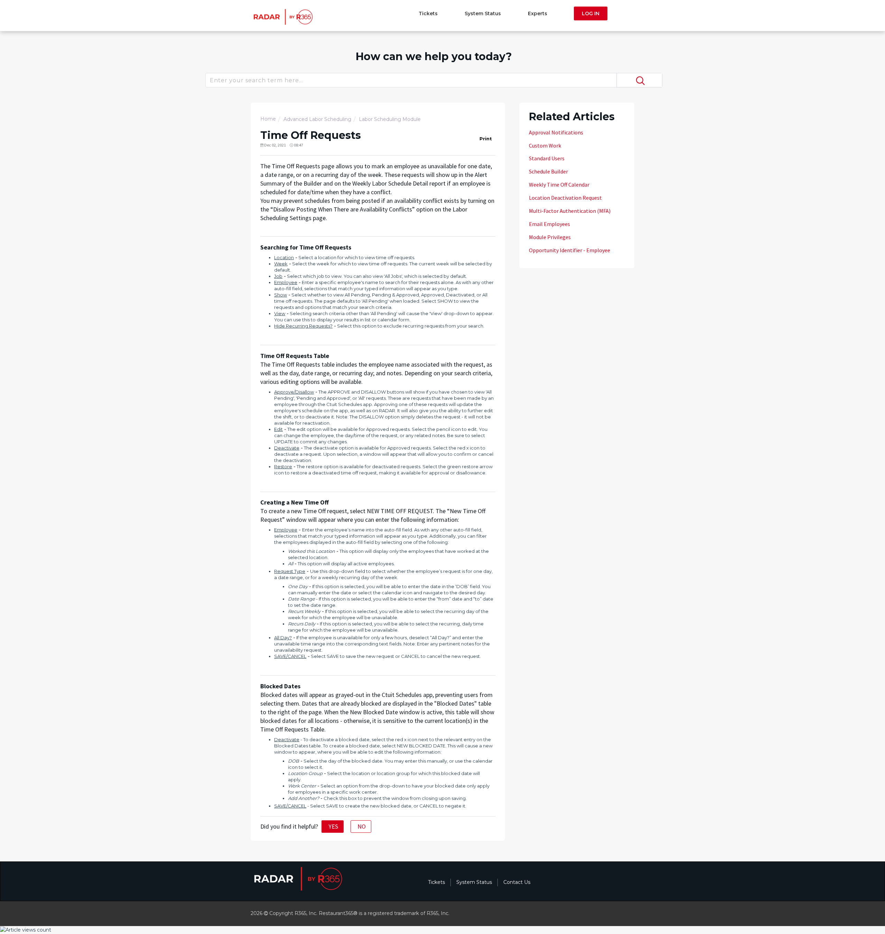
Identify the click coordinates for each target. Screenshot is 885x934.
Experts (537, 13)
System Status (483, 13)
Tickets (428, 13)
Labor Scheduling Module (390, 119)
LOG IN (590, 13)
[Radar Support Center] (282, 16)
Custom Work (545, 145)
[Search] (639, 80)
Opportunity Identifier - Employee (569, 250)
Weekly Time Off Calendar (559, 184)
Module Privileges (550, 237)
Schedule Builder (548, 171)
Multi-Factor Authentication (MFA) (570, 210)
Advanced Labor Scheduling (317, 119)
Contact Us (516, 882)
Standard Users (547, 158)
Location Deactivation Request (565, 197)
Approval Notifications (556, 132)
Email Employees (549, 223)
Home (268, 119)
